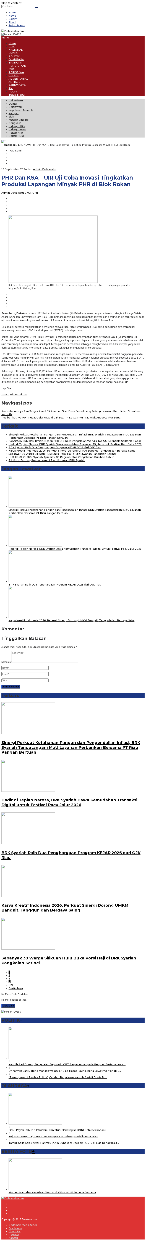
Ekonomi (16, 394)
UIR (24, 394)
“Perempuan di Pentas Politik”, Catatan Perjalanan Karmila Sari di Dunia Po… (58, 1077)
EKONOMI (31, 192)
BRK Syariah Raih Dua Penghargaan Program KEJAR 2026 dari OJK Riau (55, 447)
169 (11, 985)
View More (8, 1005)
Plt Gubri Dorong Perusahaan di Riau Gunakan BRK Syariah (47, 460)
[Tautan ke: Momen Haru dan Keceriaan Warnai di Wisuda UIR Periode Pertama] (35, 1189)
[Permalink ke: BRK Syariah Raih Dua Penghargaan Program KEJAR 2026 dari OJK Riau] (35, 581)
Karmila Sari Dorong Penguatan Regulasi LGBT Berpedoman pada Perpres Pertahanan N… (67, 1064)
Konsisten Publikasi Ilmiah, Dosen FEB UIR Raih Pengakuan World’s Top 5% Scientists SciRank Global (75, 441)
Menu (5, 37)
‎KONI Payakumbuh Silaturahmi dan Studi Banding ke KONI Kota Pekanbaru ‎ (57, 1130)
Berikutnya (16, 988)
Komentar (6, 661)
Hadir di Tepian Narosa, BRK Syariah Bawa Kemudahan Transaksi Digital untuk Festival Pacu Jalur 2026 (75, 444)
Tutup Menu (17, 25)
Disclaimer (15, 1228)
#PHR (5, 394)
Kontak (13, 1237)
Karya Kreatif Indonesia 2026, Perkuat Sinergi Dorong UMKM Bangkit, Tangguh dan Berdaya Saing (72, 450)
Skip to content (11, 3)
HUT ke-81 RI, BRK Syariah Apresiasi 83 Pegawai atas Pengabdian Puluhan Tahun (61, 457)
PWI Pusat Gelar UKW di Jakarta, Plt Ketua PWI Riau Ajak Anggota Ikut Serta (61, 417)
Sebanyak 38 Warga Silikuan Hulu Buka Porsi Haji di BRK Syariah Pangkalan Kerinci (62, 453)
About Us (14, 1231)
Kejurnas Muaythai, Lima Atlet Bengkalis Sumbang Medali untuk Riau (53, 1136)
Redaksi (14, 1234)
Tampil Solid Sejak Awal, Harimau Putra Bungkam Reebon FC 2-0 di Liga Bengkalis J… (64, 1143)
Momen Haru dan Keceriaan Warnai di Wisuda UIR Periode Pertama (52, 1192)
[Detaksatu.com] (12, 31)
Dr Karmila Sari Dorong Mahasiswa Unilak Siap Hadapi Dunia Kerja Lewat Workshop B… (65, 1070)
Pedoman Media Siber (23, 1225)
